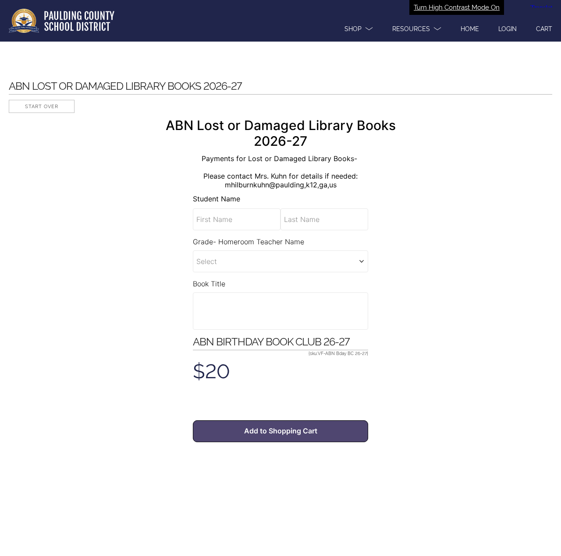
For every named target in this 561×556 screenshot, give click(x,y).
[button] (359, 29)
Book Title (209, 283)
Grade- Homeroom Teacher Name (248, 241)
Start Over (41, 106)
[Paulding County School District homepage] (280, 21)
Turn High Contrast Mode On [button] (457, 7)
